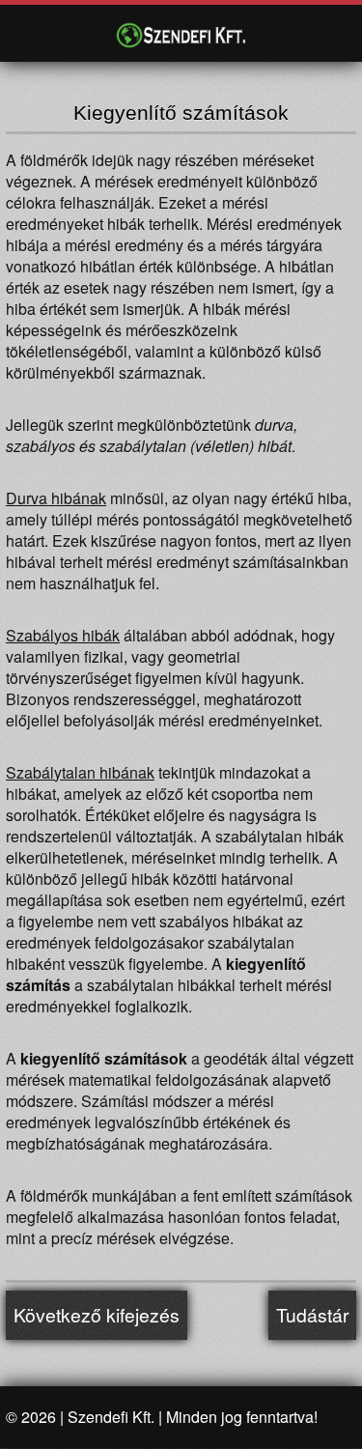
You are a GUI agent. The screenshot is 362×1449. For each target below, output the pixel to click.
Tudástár (312, 1314)
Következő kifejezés (97, 1314)
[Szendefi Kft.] (181, 35)
